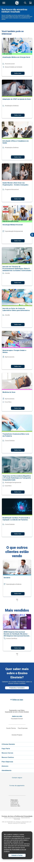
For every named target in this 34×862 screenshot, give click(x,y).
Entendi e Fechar (17, 855)
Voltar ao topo (17, 699)
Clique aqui (14, 800)
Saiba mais (17, 73)
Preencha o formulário (17, 688)
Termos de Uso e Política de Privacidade (17, 816)
